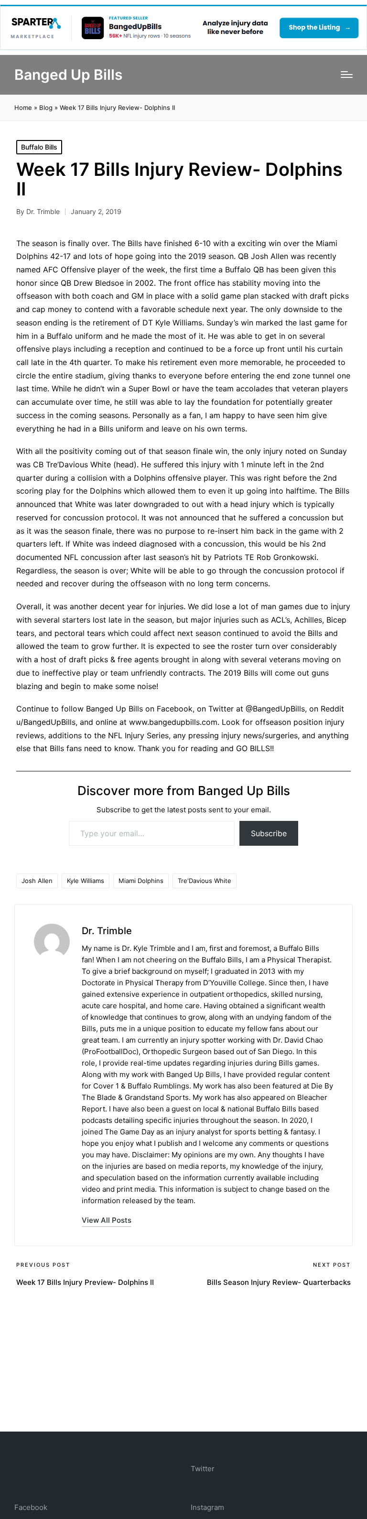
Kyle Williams (85, 880)
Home (23, 107)
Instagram (207, 1507)
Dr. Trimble (107, 931)
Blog (46, 107)
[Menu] (347, 74)
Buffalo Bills (39, 147)
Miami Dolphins (141, 880)
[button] (106, 1220)
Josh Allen (37, 880)
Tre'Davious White (204, 880)
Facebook (30, 1507)
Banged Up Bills (68, 75)
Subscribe (269, 833)
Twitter (203, 1468)
